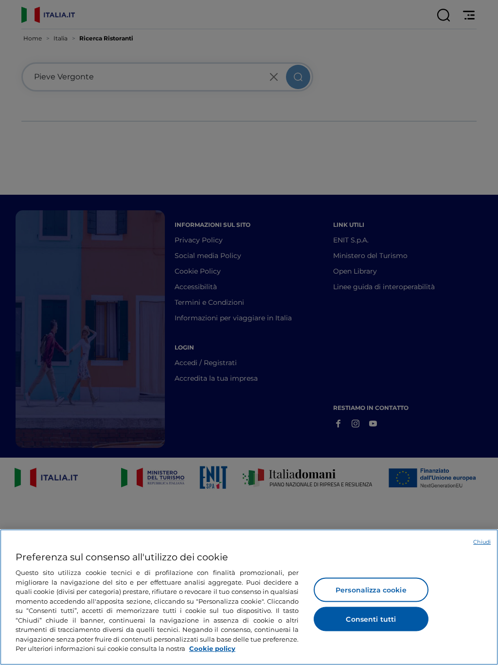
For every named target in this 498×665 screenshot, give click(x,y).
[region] (249, 597)
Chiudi (482, 541)
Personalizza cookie (371, 590)
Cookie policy (212, 648)
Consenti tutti (371, 619)
